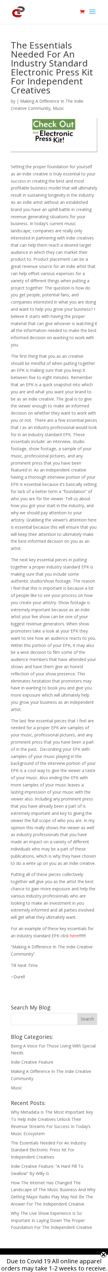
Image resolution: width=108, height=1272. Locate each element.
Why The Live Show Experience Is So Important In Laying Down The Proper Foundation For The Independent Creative (51, 1220)
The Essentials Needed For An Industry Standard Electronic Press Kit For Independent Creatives (48, 1150)
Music (58, 108)
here (74, 936)
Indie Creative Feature (32, 1062)
